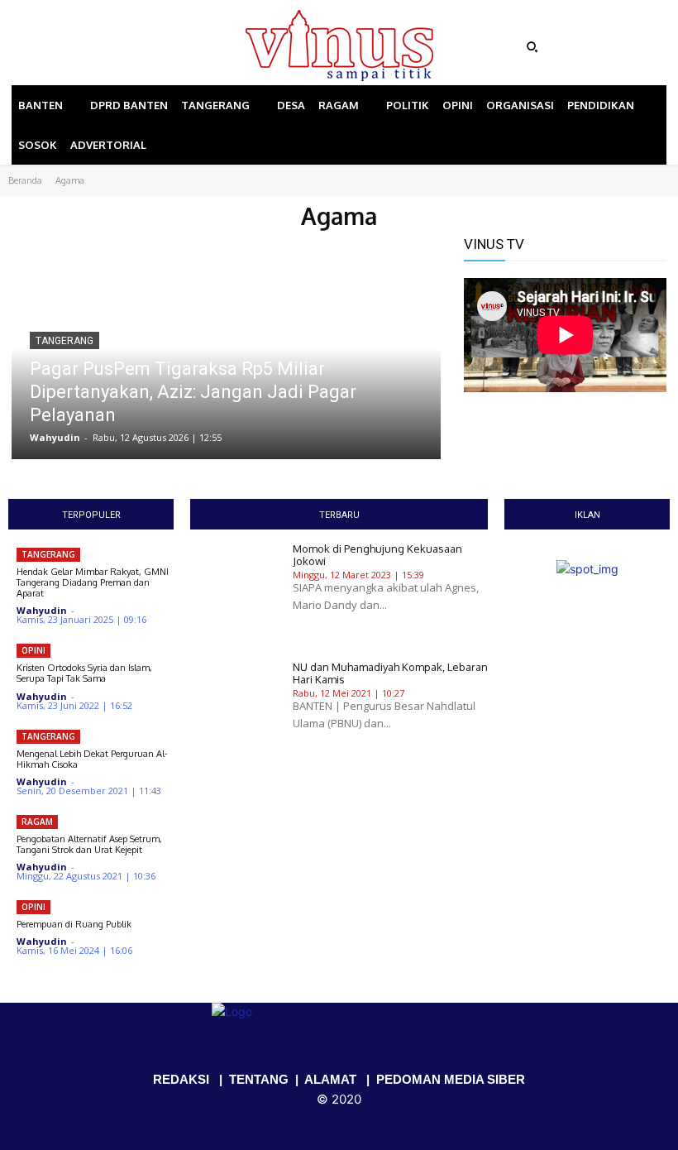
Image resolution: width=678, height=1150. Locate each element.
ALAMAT (330, 1079)
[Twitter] (118, 47)
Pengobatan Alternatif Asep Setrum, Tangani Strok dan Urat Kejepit (89, 844)
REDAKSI (181, 1079)
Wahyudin (55, 437)
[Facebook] (72, 47)
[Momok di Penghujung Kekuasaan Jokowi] (234, 593)
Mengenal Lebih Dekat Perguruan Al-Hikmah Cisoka (92, 759)
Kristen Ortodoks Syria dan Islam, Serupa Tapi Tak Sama (84, 673)
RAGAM (37, 821)
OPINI (33, 650)
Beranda (25, 180)
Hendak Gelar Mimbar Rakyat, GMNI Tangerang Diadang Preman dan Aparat (93, 582)
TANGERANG (64, 341)
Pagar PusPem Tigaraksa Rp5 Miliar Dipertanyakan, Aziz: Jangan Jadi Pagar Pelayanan (193, 391)
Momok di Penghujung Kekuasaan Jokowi (377, 555)
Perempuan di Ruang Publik (74, 924)
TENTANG (259, 1079)
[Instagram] (95, 47)
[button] (593, 47)
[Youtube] (141, 47)
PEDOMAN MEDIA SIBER (450, 1079)
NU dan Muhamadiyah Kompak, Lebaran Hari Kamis (390, 673)
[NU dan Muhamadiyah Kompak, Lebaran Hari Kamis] (234, 712)
